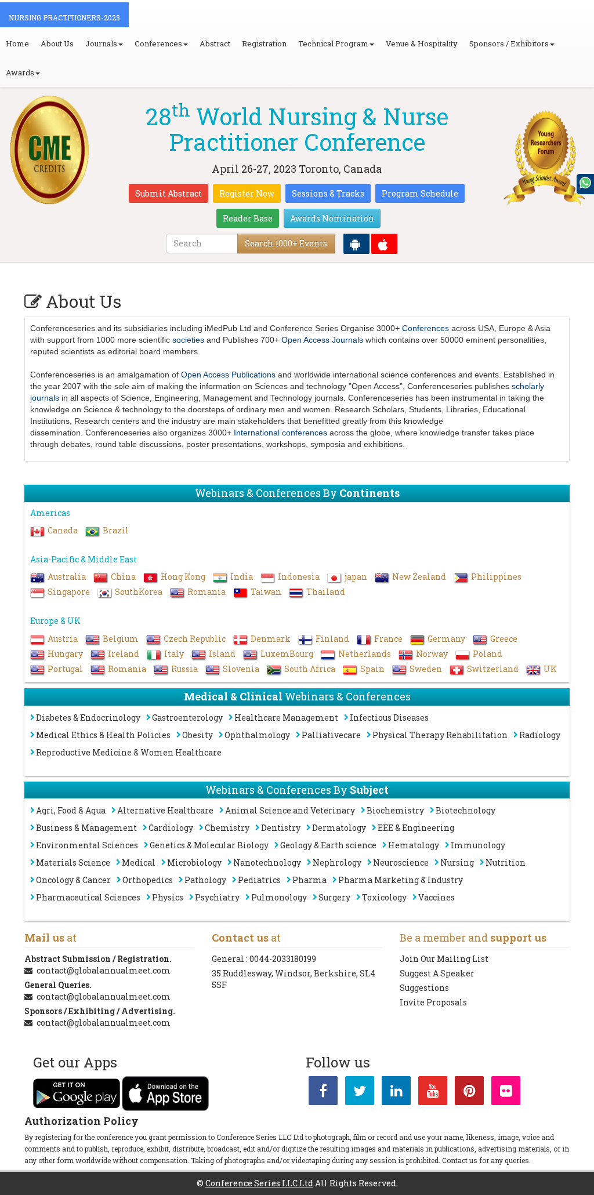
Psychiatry (217, 897)
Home (17, 43)
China (123, 576)
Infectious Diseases (389, 717)
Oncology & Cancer (73, 879)
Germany (446, 638)
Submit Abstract (168, 193)
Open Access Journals (322, 339)
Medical (138, 862)
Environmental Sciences (87, 845)
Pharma (309, 879)
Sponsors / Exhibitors (509, 43)
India (241, 576)
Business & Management (86, 827)
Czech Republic (195, 638)
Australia (67, 576)
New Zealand (419, 576)
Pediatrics (259, 879)
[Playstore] (356, 244)
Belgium (121, 638)
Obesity (197, 734)
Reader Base (248, 218)
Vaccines (436, 897)
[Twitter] (359, 1092)
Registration (264, 43)
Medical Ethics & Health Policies (103, 734)
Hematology (413, 845)
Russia (184, 668)
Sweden (426, 668)
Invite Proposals (433, 1002)
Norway (432, 653)
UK (550, 668)
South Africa (309, 668)
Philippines (496, 576)
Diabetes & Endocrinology (88, 717)
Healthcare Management (286, 717)
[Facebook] (323, 1092)
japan (356, 576)
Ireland (123, 653)
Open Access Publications (228, 374)
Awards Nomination (332, 218)
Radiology (539, 734)
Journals (101, 43)
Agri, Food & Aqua (71, 810)
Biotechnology (465, 810)
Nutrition (506, 862)
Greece (503, 638)
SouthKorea (138, 591)
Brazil (116, 530)
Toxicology (384, 897)
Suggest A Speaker (437, 973)
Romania (206, 591)
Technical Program (333, 43)
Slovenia (241, 668)
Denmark (271, 638)
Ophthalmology (257, 734)
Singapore (69, 591)
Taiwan (266, 591)
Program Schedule (420, 193)
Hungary (65, 653)
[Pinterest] (469, 1092)
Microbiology (194, 862)
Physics (167, 897)
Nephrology (337, 862)
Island (222, 653)
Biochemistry (395, 810)
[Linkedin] (396, 1092)
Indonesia (299, 576)
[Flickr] (505, 1092)
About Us (57, 43)
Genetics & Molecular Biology (209, 845)
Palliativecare (331, 734)
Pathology (205, 879)
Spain (372, 668)
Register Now (246, 193)
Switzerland (493, 668)
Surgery (334, 897)
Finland (332, 638)
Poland (487, 653)
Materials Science (73, 862)
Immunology (478, 845)
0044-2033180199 (282, 958)
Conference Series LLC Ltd (259, 1183)
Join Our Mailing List (444, 958)
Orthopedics (147, 879)
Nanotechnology (267, 862)
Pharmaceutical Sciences (88, 897)
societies (188, 339)
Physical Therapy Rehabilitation (440, 734)
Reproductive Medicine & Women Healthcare (129, 752)
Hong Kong (183, 576)
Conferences (158, 43)
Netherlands (364, 653)
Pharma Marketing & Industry (400, 879)
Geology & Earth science (328, 845)
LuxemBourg (286, 653)
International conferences (280, 432)
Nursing (457, 862)
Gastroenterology (187, 717)
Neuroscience (401, 862)
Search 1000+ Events (286, 243)
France (388, 638)
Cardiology (170, 827)
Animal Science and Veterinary (290, 810)
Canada (63, 530)
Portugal (65, 668)
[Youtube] (432, 1092)
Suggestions (424, 987)
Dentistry (280, 827)
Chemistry (227, 827)
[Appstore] (384, 244)
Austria (63, 638)
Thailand (325, 591)
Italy (174, 653)
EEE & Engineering (416, 827)
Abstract (215, 43)
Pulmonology (279, 897)
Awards (20, 72)
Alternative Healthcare (165, 810)
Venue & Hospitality (422, 43)
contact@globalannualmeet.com (104, 970)
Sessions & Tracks (328, 193)
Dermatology (339, 827)
